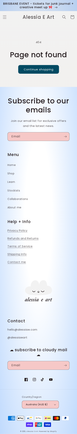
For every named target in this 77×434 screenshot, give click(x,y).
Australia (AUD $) (37, 404)
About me (14, 207)
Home (11, 165)
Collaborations (17, 199)
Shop (10, 173)
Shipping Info (17, 254)
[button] (5, 17)
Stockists (13, 190)
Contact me (16, 262)
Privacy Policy (17, 230)
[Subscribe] (65, 136)
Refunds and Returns (22, 238)
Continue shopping (38, 69)
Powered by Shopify (48, 431)
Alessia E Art (32, 431)
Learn (11, 182)
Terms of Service (20, 246)
